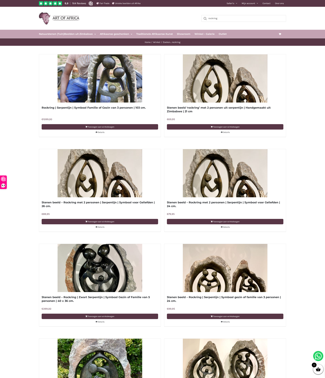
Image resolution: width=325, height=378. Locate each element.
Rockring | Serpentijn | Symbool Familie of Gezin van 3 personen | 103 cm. (94, 107)
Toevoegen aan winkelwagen (101, 127)
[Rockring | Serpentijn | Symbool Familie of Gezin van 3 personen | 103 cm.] (100, 78)
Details (101, 132)
